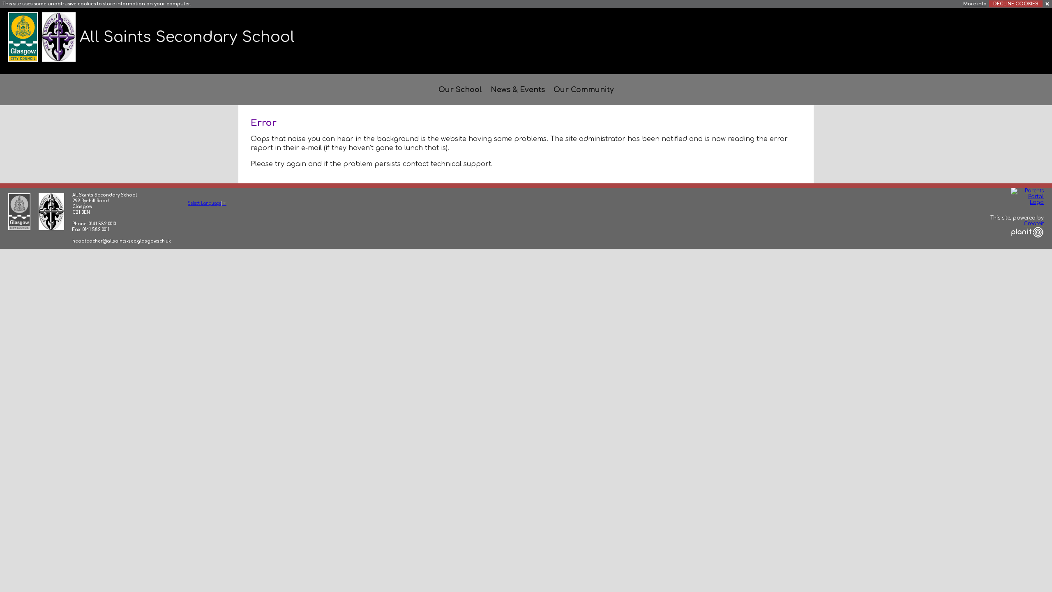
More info (975, 4)
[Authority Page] (24, 36)
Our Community (584, 90)
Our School (460, 90)
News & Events (518, 90)
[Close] (1047, 3)
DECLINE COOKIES (1015, 4)
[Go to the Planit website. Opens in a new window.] (1027, 242)
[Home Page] (60, 36)
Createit (1034, 224)
